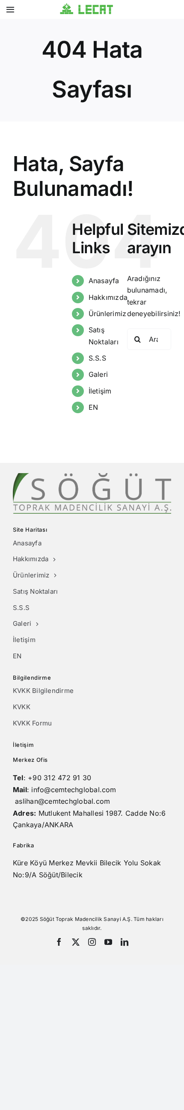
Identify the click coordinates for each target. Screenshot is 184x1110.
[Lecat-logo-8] (86, 6)
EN (93, 407)
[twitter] (76, 942)
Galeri (98, 374)
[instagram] (92, 942)
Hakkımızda (108, 297)
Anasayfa (104, 280)
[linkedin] (124, 942)
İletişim (100, 391)
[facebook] (59, 942)
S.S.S (97, 358)
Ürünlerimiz (108, 313)
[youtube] (108, 942)
